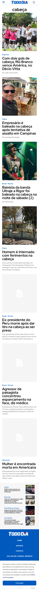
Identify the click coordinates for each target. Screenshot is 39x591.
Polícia (4, 119)
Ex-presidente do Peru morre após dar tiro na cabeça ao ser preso (18, 325)
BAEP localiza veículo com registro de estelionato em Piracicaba (12, 490)
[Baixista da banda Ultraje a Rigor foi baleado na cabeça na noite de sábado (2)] (19, 161)
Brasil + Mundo (7, 184)
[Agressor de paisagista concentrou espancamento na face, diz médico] (19, 362)
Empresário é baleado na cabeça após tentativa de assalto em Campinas (19, 128)
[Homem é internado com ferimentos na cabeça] (19, 225)
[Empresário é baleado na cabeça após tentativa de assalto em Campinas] (19, 96)
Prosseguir (19, 583)
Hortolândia (8, 518)
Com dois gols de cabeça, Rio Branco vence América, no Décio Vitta (17, 63)
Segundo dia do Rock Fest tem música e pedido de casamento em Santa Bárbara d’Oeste (13, 511)
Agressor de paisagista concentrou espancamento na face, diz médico (16, 396)
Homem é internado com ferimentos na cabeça (18, 255)
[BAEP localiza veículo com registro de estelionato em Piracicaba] (30, 489)
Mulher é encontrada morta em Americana (19, 465)
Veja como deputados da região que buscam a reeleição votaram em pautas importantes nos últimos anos (13, 501)
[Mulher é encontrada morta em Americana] (19, 437)
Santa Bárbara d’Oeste (11, 508)
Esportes (5, 54)
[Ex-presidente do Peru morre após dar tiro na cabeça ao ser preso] (19, 293)
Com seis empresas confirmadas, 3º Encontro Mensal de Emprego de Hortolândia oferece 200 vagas (13, 522)
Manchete (6, 460)
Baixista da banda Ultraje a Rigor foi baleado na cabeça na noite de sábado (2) (19, 192)
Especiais (7, 497)
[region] (19, 576)
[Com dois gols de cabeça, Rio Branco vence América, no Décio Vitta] (19, 32)
